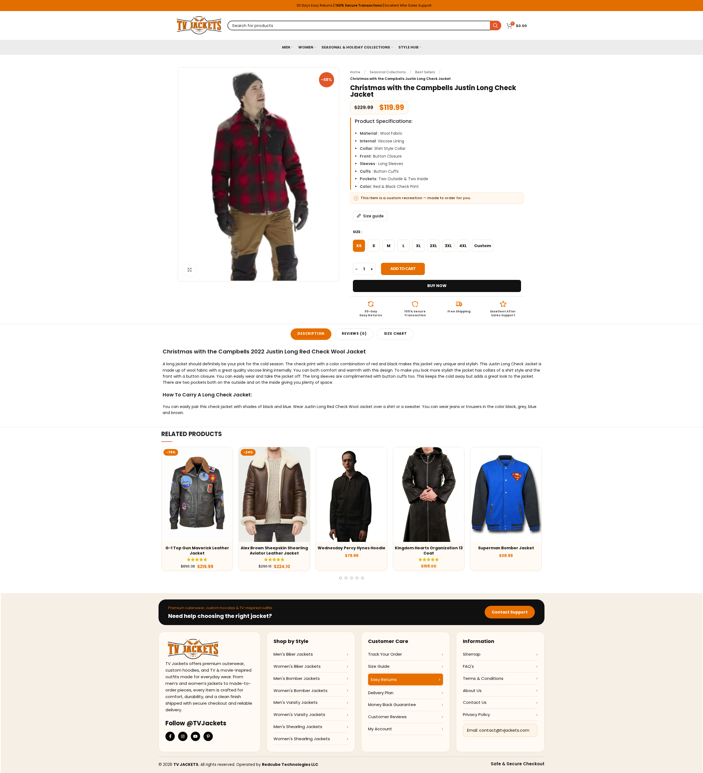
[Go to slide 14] (362, 578)
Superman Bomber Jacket (506, 548)
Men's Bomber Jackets (296, 678)
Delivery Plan (380, 693)
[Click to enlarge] (190, 269)
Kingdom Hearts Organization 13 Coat (429, 550)
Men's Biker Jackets (293, 654)
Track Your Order (385, 654)
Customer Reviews (387, 717)
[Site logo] (199, 25)
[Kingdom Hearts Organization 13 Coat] (428, 494)
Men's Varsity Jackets (295, 702)
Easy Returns (384, 679)
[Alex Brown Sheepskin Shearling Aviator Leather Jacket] (274, 494)
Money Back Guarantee (392, 704)
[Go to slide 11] (346, 578)
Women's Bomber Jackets (300, 690)
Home (355, 72)
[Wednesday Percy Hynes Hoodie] (351, 494)
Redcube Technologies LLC (290, 764)
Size (356, 231)
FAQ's (468, 666)
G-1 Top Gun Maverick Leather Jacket (197, 550)
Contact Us (475, 702)
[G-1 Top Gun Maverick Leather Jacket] (197, 494)
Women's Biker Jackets (297, 666)
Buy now (437, 285)
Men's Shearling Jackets (297, 726)
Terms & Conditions (483, 678)
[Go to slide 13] (357, 578)
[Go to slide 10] (340, 578)
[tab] (311, 334)
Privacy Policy (476, 714)
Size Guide (379, 666)
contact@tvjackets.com (504, 730)
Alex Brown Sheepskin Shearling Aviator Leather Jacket (274, 550)
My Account (380, 729)
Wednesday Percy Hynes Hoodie (351, 548)
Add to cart (402, 268)
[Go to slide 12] (351, 578)
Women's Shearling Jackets (301, 739)
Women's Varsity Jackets (299, 714)
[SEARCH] (495, 25)
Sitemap (472, 654)
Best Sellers (425, 72)
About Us (472, 690)
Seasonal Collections (388, 72)
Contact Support (510, 612)
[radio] (359, 246)
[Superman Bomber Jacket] (505, 494)
